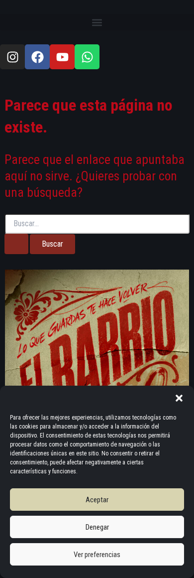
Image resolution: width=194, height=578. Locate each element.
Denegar (97, 527)
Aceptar (97, 499)
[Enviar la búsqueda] (16, 244)
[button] (179, 398)
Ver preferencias (97, 554)
